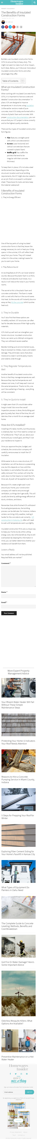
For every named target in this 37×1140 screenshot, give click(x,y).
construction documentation (17, 117)
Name (4, 592)
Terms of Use (23, 1098)
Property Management (8, 8)
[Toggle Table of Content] (21, 80)
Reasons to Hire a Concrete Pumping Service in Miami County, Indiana (18, 779)
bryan (10, 22)
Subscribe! (18, 1120)
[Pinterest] (27, 1074)
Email (4, 602)
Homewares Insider (17, 2)
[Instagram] (21, 1074)
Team (14, 1135)
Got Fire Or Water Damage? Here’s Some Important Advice (17, 963)
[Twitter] (16, 1074)
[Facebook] (10, 1074)
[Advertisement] (18, 220)
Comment (6, 563)
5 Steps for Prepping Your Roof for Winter (17, 817)
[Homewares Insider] (18, 1067)
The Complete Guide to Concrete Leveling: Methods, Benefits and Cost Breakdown (17, 926)
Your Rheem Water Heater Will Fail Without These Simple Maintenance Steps (17, 704)
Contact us (21, 1135)
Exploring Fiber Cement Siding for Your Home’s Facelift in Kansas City (18, 853)
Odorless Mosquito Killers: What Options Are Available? (16, 1022)
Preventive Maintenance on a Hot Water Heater (17, 1058)
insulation (30, 105)
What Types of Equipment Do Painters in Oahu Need (15, 889)
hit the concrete (17, 302)
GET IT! (29, 1092)
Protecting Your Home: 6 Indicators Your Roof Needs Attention (18, 742)
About (25, 1132)
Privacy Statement (16, 1132)
